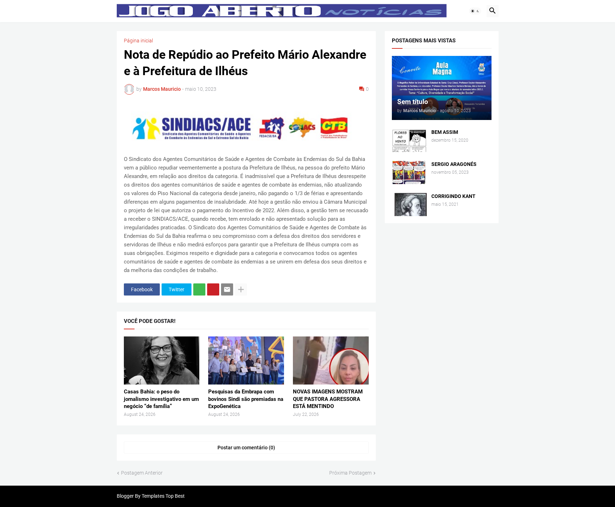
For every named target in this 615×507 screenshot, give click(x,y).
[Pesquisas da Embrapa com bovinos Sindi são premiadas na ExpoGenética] (246, 360)
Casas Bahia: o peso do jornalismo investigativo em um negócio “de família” (161, 398)
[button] (475, 11)
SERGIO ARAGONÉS (454, 164)
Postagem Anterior (142, 473)
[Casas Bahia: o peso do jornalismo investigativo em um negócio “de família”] (162, 360)
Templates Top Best (163, 496)
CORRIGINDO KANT (453, 196)
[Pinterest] (213, 289)
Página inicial (138, 40)
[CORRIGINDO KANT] (409, 204)
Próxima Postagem (350, 473)
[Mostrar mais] (241, 289)
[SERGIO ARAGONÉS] (409, 172)
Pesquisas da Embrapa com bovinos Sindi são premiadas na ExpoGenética (245, 398)
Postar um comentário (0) (246, 447)
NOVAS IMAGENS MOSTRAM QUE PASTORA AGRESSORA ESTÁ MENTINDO (328, 398)
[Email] (227, 289)
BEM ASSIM (444, 132)
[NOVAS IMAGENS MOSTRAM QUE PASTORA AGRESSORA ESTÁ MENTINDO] (331, 360)
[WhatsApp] (199, 289)
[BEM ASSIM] (409, 140)
